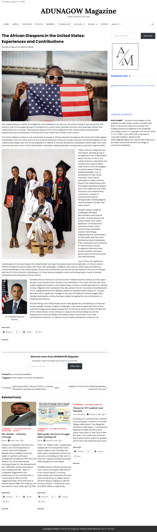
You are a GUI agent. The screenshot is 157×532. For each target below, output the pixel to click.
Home (6, 24)
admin (31, 47)
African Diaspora (17, 377)
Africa (15, 24)
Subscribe (74, 366)
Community (16, 374)
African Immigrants (35, 377)
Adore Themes (107, 529)
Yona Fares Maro (79, 414)
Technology (64, 24)
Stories (40, 430)
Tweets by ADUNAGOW (121, 114)
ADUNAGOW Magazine (78, 11)
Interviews (6, 430)
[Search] (152, 24)
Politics (39, 24)
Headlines (27, 374)
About (114, 24)
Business (50, 24)
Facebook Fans (119, 76)
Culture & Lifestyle (22, 429)
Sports (104, 24)
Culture (78, 24)
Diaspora (26, 24)
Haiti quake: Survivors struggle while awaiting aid (53, 435)
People (91, 24)
